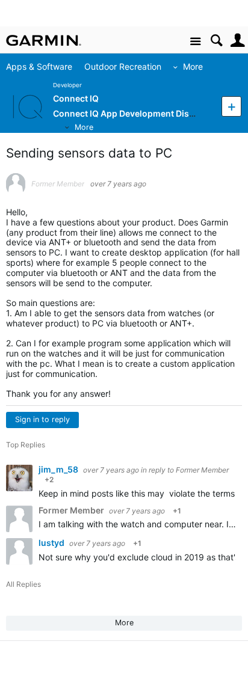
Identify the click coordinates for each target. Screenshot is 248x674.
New (231, 106)
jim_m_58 (59, 469)
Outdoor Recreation (122, 66)
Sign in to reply (42, 419)
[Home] (43, 40)
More (193, 66)
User (237, 40)
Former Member (202, 469)
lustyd (52, 543)
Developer (67, 85)
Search (216, 40)
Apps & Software (39, 66)
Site (195, 41)
